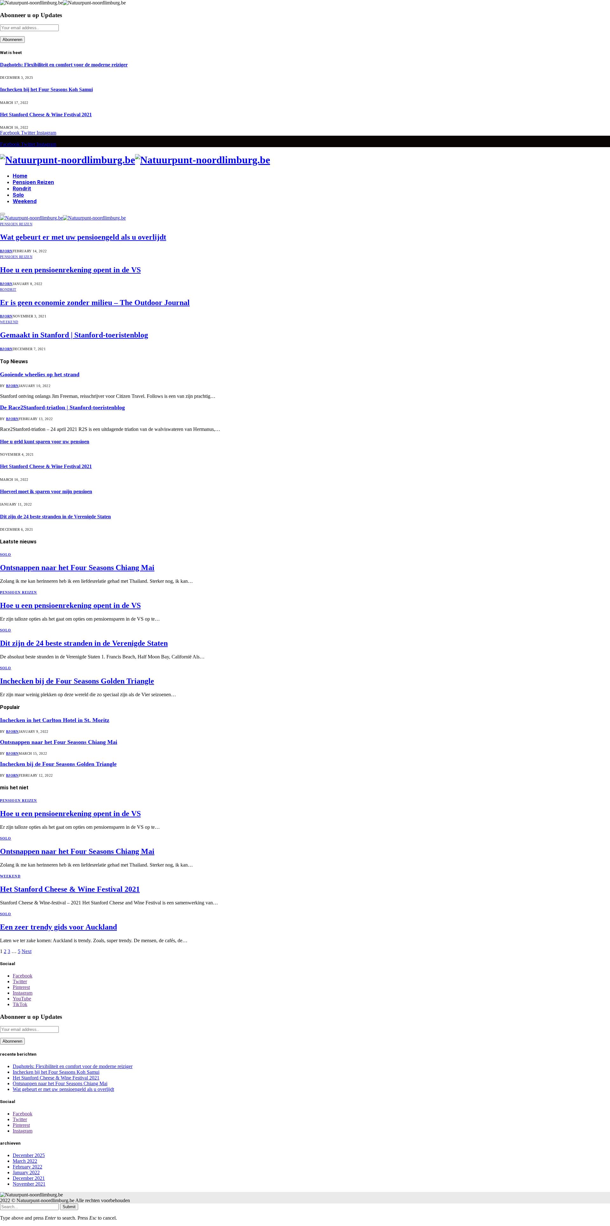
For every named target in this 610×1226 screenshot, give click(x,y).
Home (20, 176)
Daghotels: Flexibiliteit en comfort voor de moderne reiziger (64, 64)
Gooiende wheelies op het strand (39, 374)
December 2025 (29, 1155)
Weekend (25, 201)
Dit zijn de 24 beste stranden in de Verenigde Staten (55, 516)
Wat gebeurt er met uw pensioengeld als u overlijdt (83, 237)
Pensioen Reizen (33, 182)
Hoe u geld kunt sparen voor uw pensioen (44, 441)
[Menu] (2, 214)
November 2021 (29, 1184)
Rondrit (22, 188)
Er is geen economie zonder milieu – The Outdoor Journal (95, 302)
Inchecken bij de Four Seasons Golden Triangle (77, 681)
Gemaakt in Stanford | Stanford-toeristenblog (74, 335)
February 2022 (27, 1166)
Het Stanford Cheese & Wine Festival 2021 (46, 114)
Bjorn (6, 251)
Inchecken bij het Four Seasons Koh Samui (46, 89)
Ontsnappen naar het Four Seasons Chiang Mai (77, 567)
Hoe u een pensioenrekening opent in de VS (70, 270)
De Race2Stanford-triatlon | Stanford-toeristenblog (62, 407)
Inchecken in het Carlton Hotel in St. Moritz (54, 720)
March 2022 (25, 1161)
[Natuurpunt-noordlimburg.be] (305, 160)
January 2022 (26, 1172)
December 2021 (29, 1178)
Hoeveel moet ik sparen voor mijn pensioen (46, 491)
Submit (69, 1206)
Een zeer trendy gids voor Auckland (58, 927)
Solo (18, 195)
